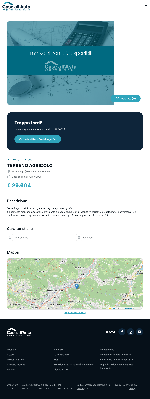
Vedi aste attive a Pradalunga (35, 139)
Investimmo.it (107, 349)
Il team (10, 354)
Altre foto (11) (128, 98)
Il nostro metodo (16, 364)
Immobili (58, 349)
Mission (11, 349)
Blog (56, 359)
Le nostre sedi (61, 354)
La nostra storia (16, 359)
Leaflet (114, 308)
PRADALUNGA (27, 159)
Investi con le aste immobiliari (116, 354)
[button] (77, 287)
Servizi (11, 369)
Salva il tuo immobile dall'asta (116, 359)
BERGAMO (12, 159)
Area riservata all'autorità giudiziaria (73, 364)
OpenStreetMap (126, 308)
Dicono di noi (60, 369)
